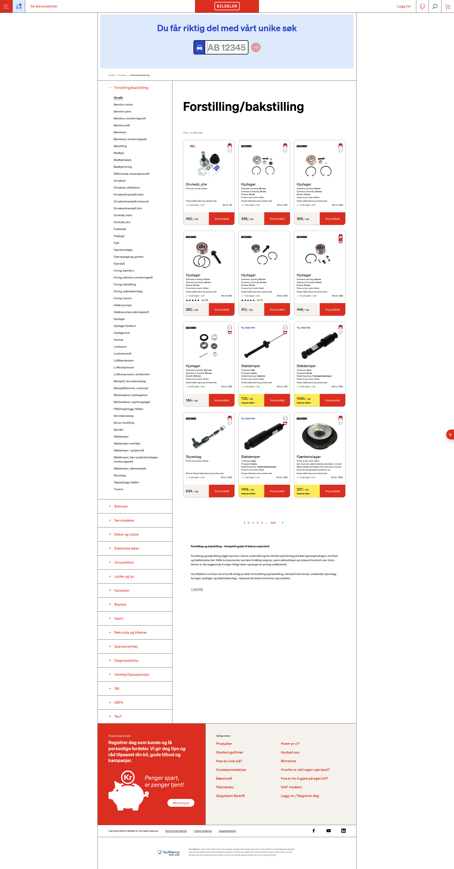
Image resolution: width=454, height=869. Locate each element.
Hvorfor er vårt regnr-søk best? (305, 770)
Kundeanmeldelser (231, 770)
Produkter (122, 75)
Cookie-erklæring (203, 830)
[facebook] (314, 831)
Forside (111, 75)
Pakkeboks (225, 787)
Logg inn (404, 6)
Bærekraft (224, 778)
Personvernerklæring (176, 830)
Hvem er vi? (290, 743)
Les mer (198, 589)
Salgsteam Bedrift (230, 796)
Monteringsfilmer (229, 752)
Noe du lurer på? (229, 761)
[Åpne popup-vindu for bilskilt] (19, 6)
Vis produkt (221, 218)
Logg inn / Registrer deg (300, 796)
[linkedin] (343, 831)
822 (273, 522)
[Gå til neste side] (282, 522)
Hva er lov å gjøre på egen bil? (304, 778)
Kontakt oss (290, 752)
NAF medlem (291, 787)
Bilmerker (288, 761)
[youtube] (328, 831)
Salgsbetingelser (227, 830)
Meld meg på (181, 803)
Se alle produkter (44, 6)
